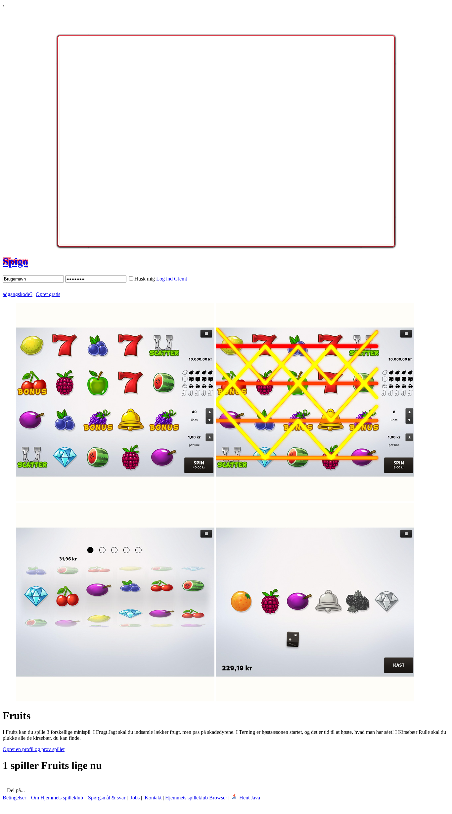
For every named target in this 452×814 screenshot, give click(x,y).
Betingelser (14, 797)
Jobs (135, 797)
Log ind (164, 278)
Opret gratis (48, 294)
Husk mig (144, 278)
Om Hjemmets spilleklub (57, 797)
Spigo (15, 262)
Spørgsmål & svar (106, 797)
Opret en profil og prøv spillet (34, 749)
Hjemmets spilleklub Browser (196, 797)
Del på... (15, 790)
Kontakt (153, 797)
